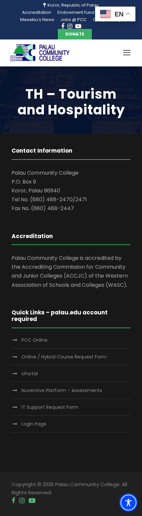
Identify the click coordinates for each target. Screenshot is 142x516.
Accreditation (36, 12)
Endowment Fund (75, 12)
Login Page (33, 424)
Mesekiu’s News (37, 19)
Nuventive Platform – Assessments (61, 390)
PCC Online (34, 340)
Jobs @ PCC (73, 19)
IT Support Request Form (49, 407)
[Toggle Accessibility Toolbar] (128, 502)
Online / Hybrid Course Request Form (64, 357)
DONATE (74, 34)
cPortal (29, 373)
